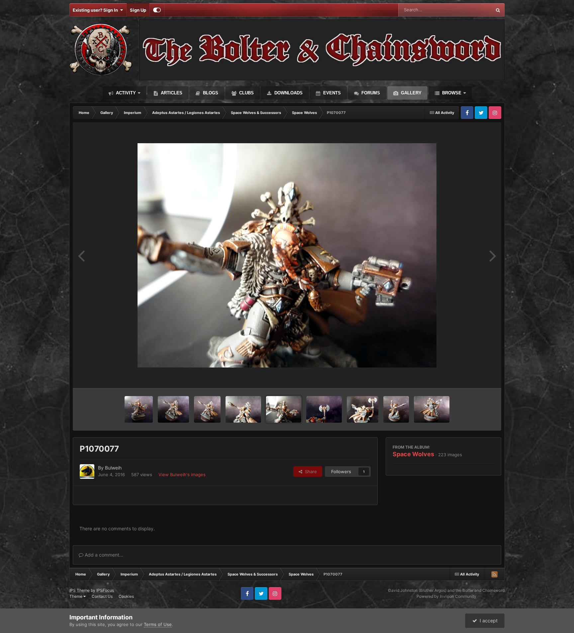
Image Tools (474, 376)
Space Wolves (413, 454)
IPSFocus (105, 590)
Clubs (246, 92)
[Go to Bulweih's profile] (87, 471)
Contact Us (102, 596)
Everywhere (471, 9)
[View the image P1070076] (324, 409)
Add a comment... (103, 555)
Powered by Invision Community (446, 596)
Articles (170, 92)
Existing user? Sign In (96, 10)
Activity (125, 92)
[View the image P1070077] (284, 409)
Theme (76, 596)
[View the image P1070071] (431, 409)
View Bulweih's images (182, 474)
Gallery (411, 92)
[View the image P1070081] (173, 409)
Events (331, 92)
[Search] (498, 10)
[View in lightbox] (287, 255)
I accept (487, 620)
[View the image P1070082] (139, 409)
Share (309, 471)
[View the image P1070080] (207, 409)
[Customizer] (157, 10)
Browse (451, 92)
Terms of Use (158, 624)
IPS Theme (79, 590)
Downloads (288, 92)
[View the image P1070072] (396, 409)
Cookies (126, 596)
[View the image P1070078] (243, 409)
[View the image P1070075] (363, 409)
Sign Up (138, 10)
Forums (370, 92)
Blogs (210, 92)
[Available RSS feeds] (494, 574)
